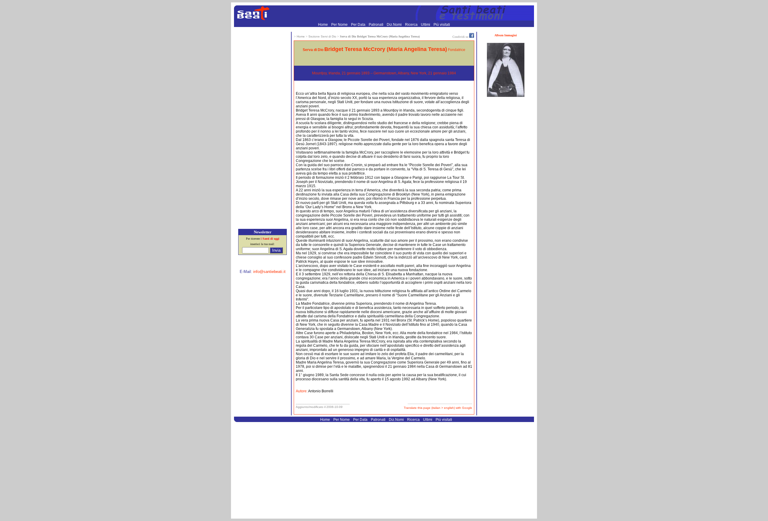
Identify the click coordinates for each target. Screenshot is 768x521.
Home (323, 24)
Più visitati (442, 24)
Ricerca (411, 24)
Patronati (376, 24)
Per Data (358, 24)
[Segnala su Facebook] (471, 36)
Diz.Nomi (395, 24)
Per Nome (340, 24)
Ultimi (426, 24)
